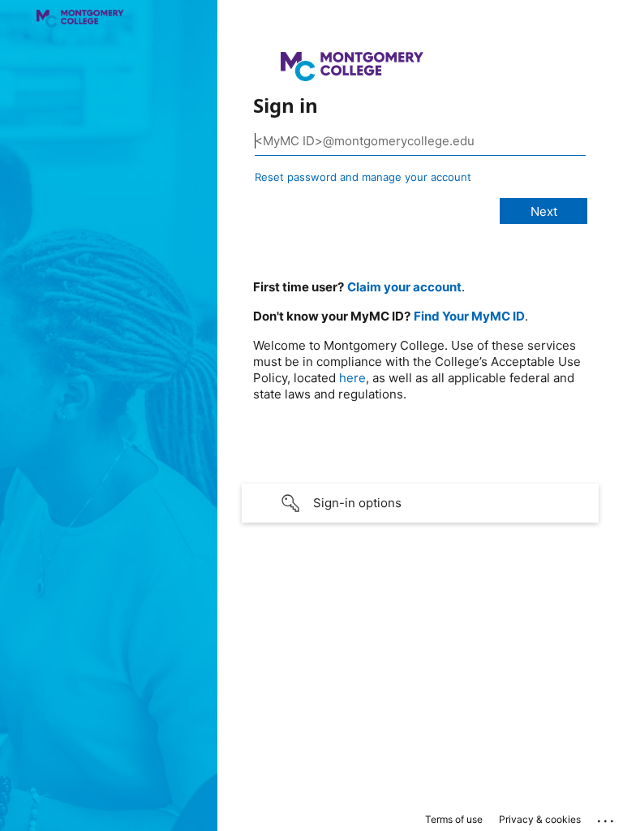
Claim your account (404, 287)
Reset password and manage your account (363, 176)
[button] (420, 503)
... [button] (607, 817)
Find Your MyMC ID (469, 316)
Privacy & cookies (540, 819)
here (352, 377)
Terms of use (454, 819)
